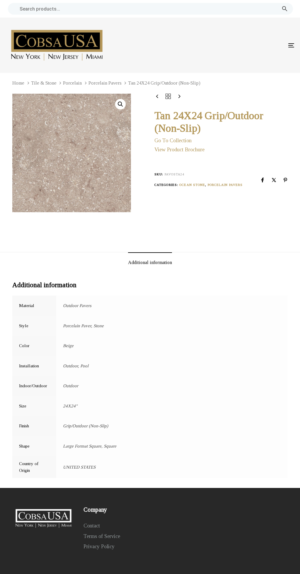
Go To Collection (173, 140)
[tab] (150, 262)
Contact (91, 526)
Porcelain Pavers (105, 83)
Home (18, 83)
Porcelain (72, 83)
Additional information (150, 262)
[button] (120, 104)
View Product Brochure (179, 150)
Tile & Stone (44, 83)
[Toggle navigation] (246, 45)
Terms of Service (101, 536)
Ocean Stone (192, 184)
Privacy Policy (99, 546)
